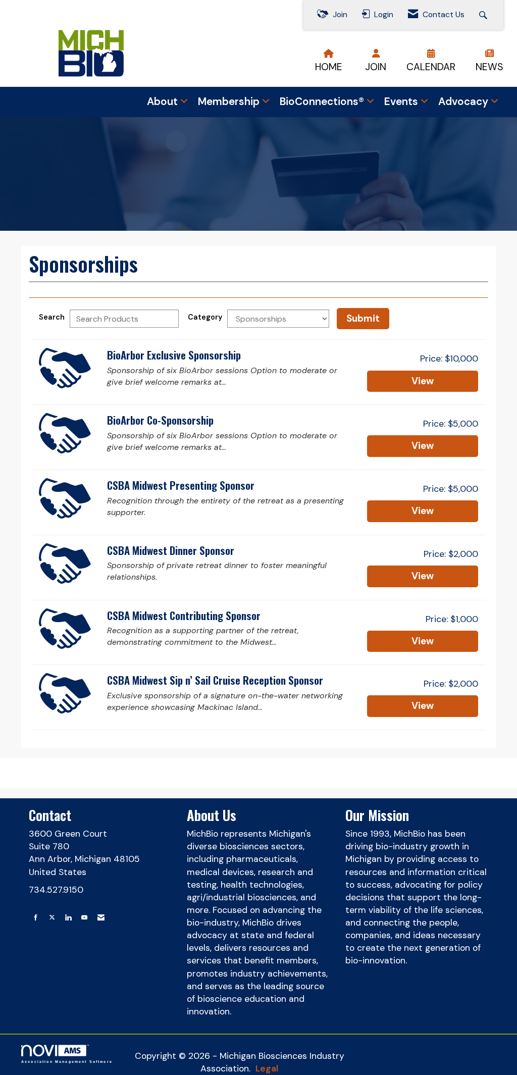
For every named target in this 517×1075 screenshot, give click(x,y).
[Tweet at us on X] (52, 917)
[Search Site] (484, 15)
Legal (266, 1068)
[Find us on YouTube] (84, 917)
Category (205, 317)
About (163, 101)
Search (52, 317)
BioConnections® (323, 101)
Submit (363, 318)
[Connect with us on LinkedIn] (68, 917)
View (422, 381)
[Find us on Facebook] (36, 917)
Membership (230, 101)
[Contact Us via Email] (101, 917)
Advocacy (464, 101)
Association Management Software (67, 1061)
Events (402, 101)
